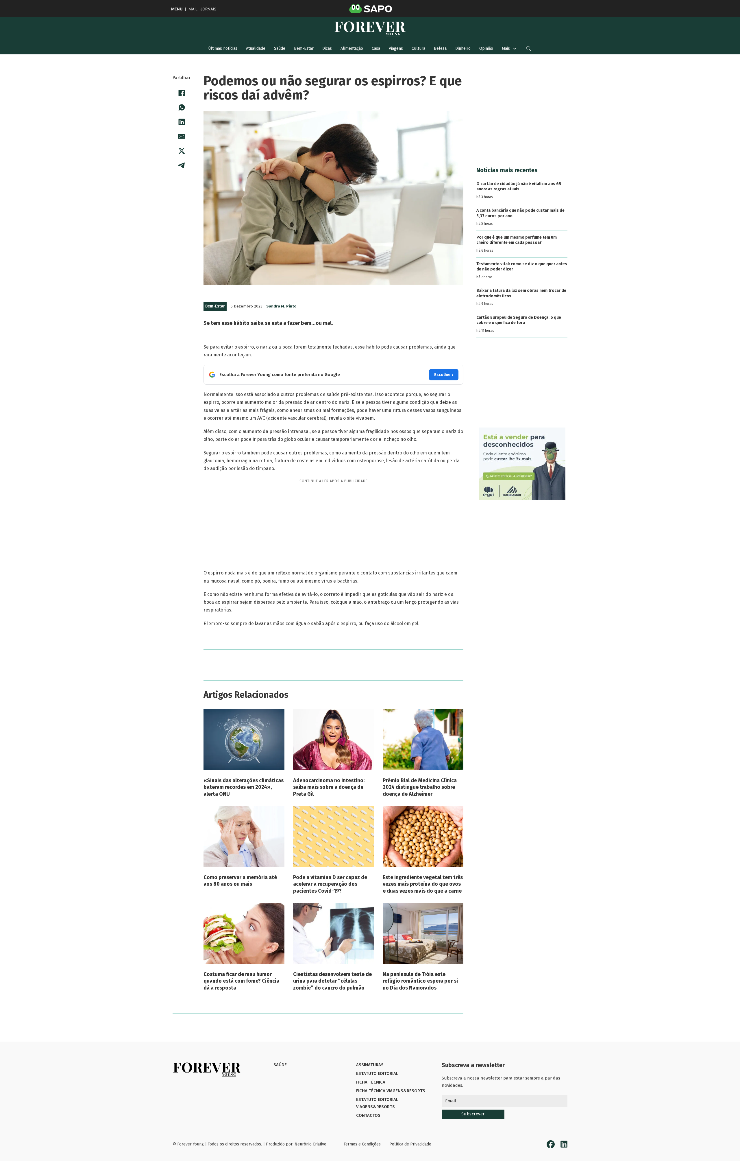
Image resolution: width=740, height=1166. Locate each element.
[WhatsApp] (181, 107)
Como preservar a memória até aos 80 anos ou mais (240, 880)
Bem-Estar (304, 48)
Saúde (279, 48)
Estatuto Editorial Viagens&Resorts (377, 1103)
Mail (192, 9)
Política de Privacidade (410, 1144)
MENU (176, 9)
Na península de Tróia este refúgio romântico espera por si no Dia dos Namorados (420, 981)
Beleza (440, 48)
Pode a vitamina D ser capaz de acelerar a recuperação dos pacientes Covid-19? (330, 884)
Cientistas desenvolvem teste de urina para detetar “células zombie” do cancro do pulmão (332, 981)
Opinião (486, 48)
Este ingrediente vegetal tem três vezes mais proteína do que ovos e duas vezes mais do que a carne (423, 884)
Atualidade (255, 48)
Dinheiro (463, 48)
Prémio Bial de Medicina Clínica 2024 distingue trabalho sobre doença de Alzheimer (420, 787)
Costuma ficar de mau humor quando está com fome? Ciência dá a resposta (241, 981)
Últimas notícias (222, 48)
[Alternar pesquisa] (529, 48)
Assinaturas (370, 1064)
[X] (181, 150)
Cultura (418, 48)
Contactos (368, 1115)
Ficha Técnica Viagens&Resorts (390, 1090)
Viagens (396, 48)
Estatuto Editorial (377, 1073)
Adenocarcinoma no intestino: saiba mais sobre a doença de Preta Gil (329, 787)
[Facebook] (181, 93)
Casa (376, 48)
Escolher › (443, 374)
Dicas (327, 48)
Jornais (208, 9)
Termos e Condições (362, 1144)
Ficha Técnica (370, 1082)
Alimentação (352, 48)
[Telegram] (181, 165)
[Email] (181, 136)
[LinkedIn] (181, 122)
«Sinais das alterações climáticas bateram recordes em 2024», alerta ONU (244, 787)
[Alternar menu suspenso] (515, 49)
